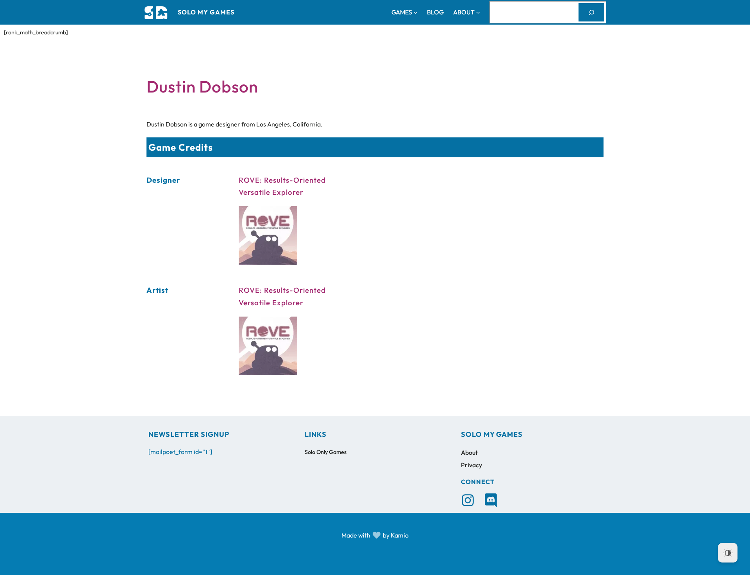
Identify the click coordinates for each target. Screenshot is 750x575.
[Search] (591, 12)
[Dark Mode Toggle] (727, 552)
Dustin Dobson (202, 86)
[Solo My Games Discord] (491, 500)
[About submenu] (478, 12)
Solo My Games (206, 12)
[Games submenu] (416, 12)
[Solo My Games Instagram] (468, 500)
